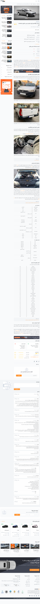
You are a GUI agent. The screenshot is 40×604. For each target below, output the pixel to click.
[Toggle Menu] (38, 1)
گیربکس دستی (22, 190)
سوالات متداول (28, 581)
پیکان (31, 166)
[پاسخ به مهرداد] (18, 420)
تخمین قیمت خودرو (36, 581)
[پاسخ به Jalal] (18, 444)
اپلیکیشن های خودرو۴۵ (15, 585)
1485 (17, 577)
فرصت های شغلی (27, 584)
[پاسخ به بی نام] (18, 435)
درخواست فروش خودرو (35, 569)
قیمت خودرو (21, 333)
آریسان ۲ (17, 66)
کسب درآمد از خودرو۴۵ (5, 585)
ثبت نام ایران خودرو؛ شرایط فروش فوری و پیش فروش (32, 202)
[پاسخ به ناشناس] (18, 439)
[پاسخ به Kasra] (18, 452)
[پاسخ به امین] (18, 410)
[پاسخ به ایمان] (18, 456)
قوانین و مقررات (28, 585)
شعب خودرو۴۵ (28, 582)
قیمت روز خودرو (37, 579)
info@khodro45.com (15, 579)
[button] (19, 538)
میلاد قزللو (38, 26)
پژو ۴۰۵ (24, 62)
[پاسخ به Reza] (18, 398)
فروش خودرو (17, 330)
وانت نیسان (29, 60)
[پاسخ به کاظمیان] (18, 463)
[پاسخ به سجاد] (18, 394)
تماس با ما (28, 579)
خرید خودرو (38, 582)
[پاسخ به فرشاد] (18, 496)
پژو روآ (17, 165)
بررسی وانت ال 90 (36, 160)
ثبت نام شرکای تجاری (36, 584)
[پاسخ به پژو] (18, 480)
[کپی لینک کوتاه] (38, 361)
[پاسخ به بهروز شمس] (18, 475)
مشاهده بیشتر (37, 44)
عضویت (19, 375)
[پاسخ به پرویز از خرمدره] (18, 414)
